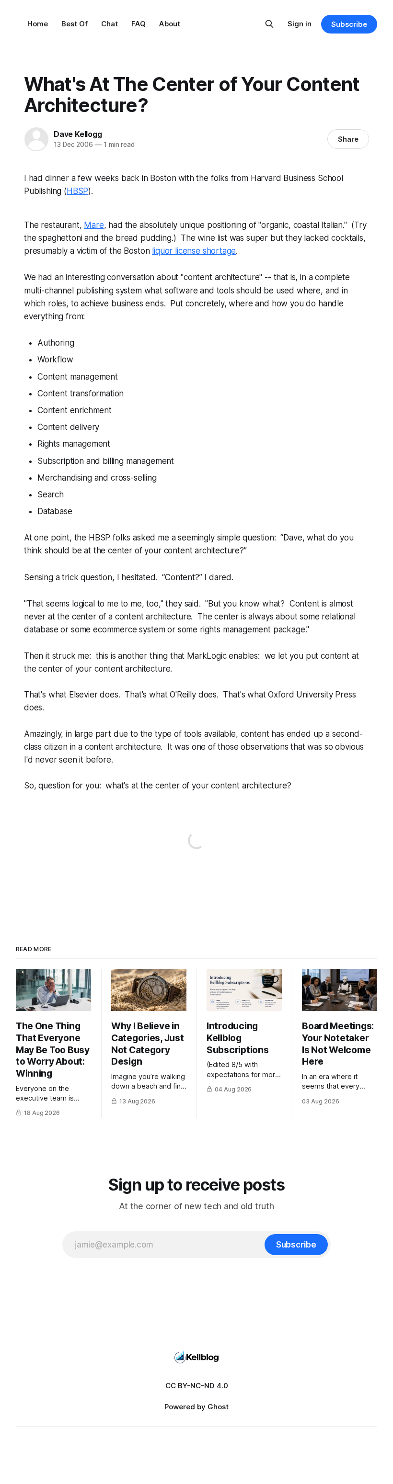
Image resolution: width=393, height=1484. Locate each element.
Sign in (300, 23)
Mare (94, 225)
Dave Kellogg (78, 134)
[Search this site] (269, 24)
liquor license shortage (194, 251)
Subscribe (349, 24)
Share (348, 139)
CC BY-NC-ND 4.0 (196, 1385)
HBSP (77, 191)
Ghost (218, 1406)
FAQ (138, 23)
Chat (109, 23)
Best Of (74, 23)
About (169, 23)
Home (37, 23)
